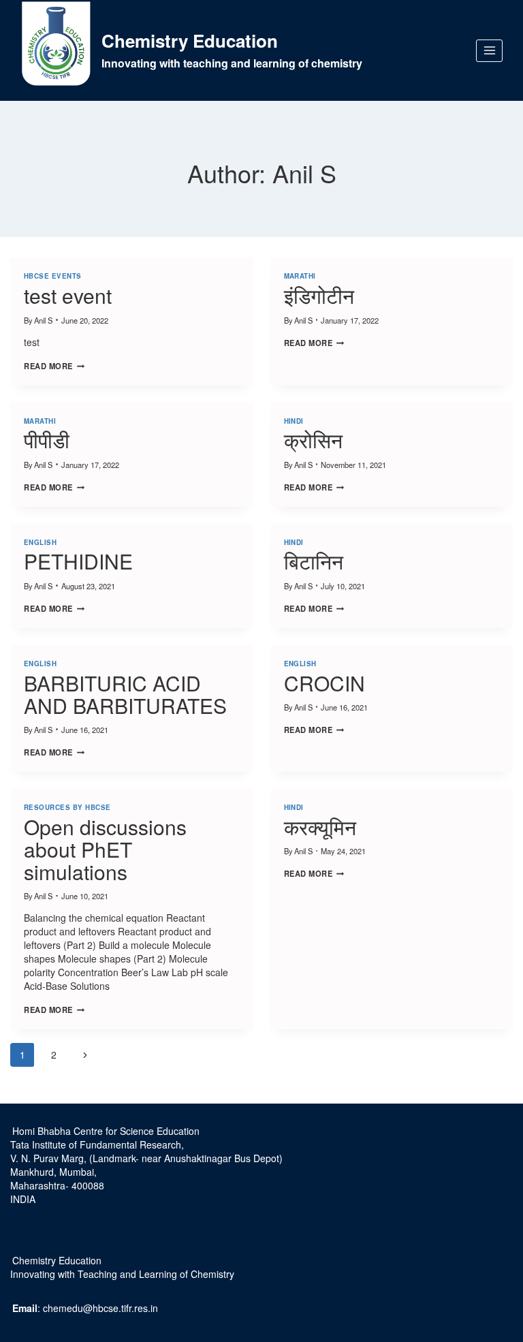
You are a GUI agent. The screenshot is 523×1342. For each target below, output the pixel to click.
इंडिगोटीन (319, 295)
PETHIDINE (78, 561)
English (40, 542)
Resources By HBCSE (67, 807)
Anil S (43, 320)
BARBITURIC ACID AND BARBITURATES (125, 694)
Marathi (300, 276)
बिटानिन (313, 561)
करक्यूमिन (320, 826)
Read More (54, 365)
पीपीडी (46, 439)
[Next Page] (85, 1055)
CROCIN (324, 683)
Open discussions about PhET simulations (105, 849)
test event (68, 295)
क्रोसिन (313, 439)
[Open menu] (489, 51)
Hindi (294, 421)
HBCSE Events (53, 276)
